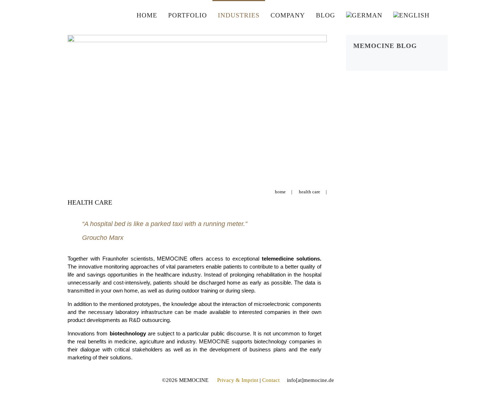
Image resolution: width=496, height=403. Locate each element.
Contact (271, 380)
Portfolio (187, 15)
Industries (239, 15)
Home (147, 15)
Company (288, 15)
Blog (325, 15)
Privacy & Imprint (237, 380)
